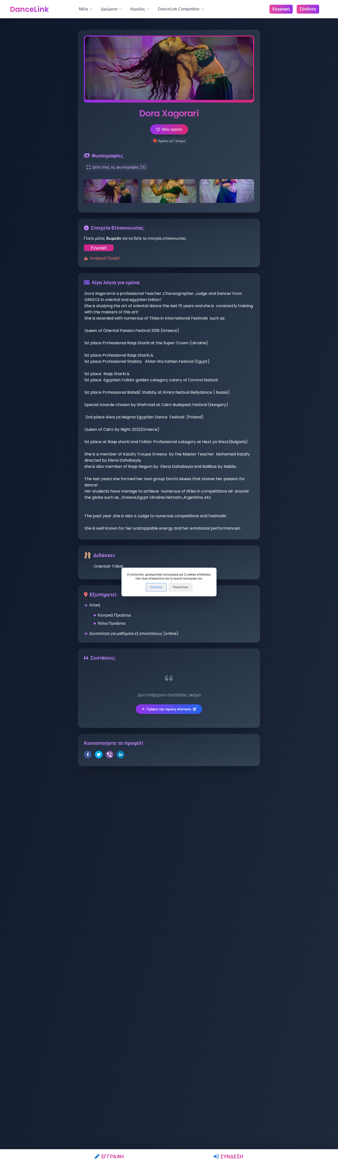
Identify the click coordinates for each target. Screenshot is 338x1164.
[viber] (110, 755)
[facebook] (88, 755)
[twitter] (99, 755)
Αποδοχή (156, 587)
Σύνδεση (231, 1157)
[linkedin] (120, 755)
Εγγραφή (112, 1157)
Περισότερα (180, 587)
